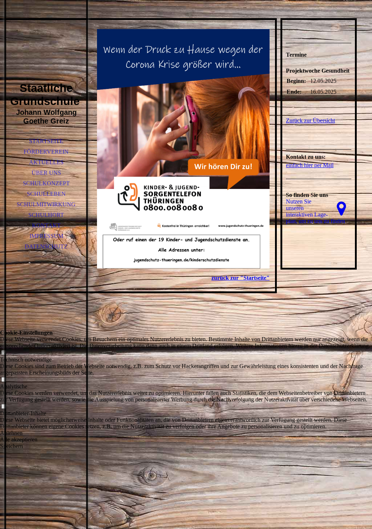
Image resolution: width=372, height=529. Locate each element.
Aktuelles (46, 162)
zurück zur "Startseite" (240, 278)
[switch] (3, 353)
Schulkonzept (46, 183)
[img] (46, 51)
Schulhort (46, 215)
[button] (186, 433)
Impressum (46, 236)
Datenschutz (46, 246)
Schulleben (46, 194)
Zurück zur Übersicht (310, 120)
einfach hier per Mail (309, 165)
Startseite (46, 141)
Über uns (46, 173)
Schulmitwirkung (46, 204)
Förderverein (46, 152)
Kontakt (46, 225)
